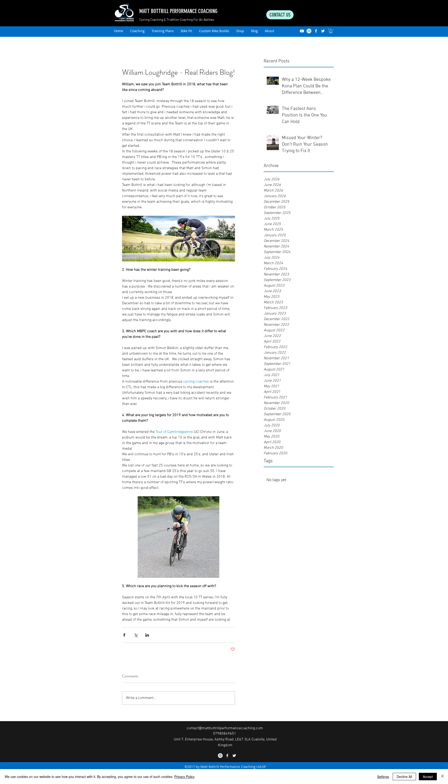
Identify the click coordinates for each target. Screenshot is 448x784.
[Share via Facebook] (124, 635)
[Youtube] (302, 31)
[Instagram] (309, 31)
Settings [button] (383, 776)
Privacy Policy (184, 776)
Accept (428, 776)
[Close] (442, 776)
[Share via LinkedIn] (147, 635)
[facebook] (316, 31)
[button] (331, 31)
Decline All (404, 776)
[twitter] (323, 31)
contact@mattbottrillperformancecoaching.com (225, 728)
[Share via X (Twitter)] (135, 635)
